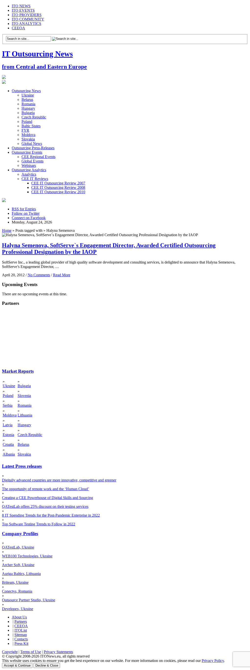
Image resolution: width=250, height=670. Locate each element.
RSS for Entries (24, 209)
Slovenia (24, 395)
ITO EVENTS (23, 10)
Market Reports (18, 371)
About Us (19, 617)
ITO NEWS (21, 6)
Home (6, 230)
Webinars (28, 165)
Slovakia (28, 139)
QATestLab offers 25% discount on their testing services (45, 506)
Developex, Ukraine (17, 609)
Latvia (7, 425)
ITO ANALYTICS (26, 23)
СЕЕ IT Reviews (34, 179)
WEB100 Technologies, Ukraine (27, 556)
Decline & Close (46, 665)
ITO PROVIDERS (27, 15)
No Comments (39, 275)
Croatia (8, 444)
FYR (25, 130)
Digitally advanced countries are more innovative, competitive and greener (59, 480)
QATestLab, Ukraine (18, 547)
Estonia (8, 435)
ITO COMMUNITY (28, 19)
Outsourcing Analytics (29, 170)
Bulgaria (28, 113)
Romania (28, 104)
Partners (20, 621)
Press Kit (21, 643)
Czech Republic (33, 117)
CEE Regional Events (38, 157)
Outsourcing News (26, 91)
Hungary (28, 108)
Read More (61, 275)
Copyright (10, 652)
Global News (31, 143)
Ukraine (27, 95)
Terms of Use (30, 652)
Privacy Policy (213, 661)
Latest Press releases (22, 466)
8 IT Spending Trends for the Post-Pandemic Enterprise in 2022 (51, 515)
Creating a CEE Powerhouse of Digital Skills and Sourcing (47, 498)
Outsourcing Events (27, 152)
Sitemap (20, 635)
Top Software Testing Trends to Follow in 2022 (38, 524)
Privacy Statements (58, 652)
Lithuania (25, 415)
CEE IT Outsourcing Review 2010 (58, 192)
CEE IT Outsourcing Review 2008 (58, 187)
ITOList (20, 630)
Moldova (28, 135)
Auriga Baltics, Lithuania (21, 574)
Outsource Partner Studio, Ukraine (28, 600)
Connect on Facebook (29, 218)
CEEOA (18, 28)
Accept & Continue (17, 665)
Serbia (7, 405)
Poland (26, 121)
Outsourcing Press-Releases (33, 148)
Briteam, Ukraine (15, 582)
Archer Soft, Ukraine (18, 565)
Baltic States (31, 126)
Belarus (27, 99)
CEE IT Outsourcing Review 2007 (58, 183)
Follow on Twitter (26, 213)
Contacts (21, 639)
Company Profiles (20, 533)
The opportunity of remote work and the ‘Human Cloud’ (45, 489)
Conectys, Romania (17, 591)
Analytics (28, 174)
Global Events (32, 161)
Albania (9, 454)
